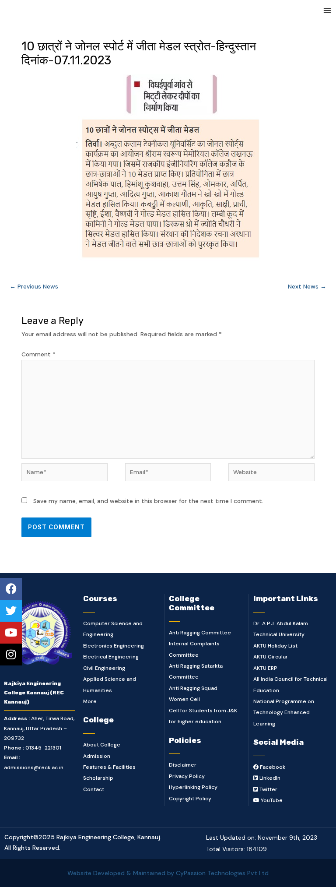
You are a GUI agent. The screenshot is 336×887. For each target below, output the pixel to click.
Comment (38, 354)
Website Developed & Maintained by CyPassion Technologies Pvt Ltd (168, 873)
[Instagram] (11, 654)
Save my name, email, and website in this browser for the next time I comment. (148, 501)
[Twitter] (11, 611)
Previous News (34, 286)
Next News (307, 286)
